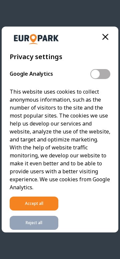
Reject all (34, 222)
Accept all (34, 203)
